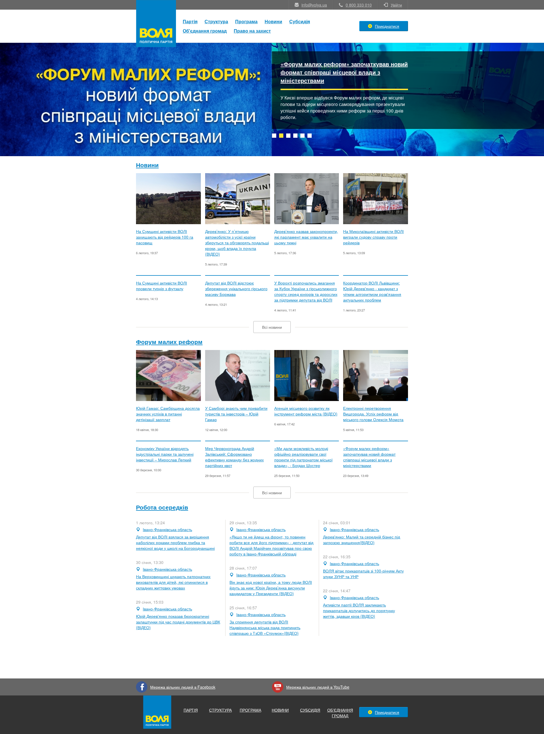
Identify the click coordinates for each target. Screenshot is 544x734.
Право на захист (252, 30)
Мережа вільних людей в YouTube (317, 687)
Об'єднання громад (205, 30)
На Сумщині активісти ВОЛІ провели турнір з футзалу (161, 285)
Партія (190, 21)
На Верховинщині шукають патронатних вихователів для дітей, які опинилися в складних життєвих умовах (173, 582)
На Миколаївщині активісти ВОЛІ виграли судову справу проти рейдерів (373, 236)
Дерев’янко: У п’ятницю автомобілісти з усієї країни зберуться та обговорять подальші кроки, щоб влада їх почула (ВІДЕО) (237, 242)
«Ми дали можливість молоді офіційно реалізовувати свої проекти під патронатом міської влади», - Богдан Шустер (303, 457)
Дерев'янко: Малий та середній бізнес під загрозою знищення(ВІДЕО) (361, 539)
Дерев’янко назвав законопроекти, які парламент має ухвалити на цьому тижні (306, 236)
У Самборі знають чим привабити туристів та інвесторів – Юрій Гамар (236, 413)
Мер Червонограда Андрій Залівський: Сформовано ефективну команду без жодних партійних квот (234, 457)
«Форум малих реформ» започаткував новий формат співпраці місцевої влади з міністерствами (344, 72)
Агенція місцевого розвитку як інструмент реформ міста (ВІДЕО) (305, 411)
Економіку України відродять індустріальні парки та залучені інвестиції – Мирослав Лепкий (165, 454)
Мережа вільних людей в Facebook (182, 687)
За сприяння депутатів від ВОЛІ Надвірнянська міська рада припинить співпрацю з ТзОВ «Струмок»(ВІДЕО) (265, 627)
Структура (216, 21)
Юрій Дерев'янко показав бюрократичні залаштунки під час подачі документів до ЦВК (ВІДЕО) (178, 621)
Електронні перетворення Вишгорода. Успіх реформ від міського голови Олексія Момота (373, 413)
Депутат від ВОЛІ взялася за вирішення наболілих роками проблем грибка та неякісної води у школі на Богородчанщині (175, 542)
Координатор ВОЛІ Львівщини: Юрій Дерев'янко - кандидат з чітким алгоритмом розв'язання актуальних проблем (372, 291)
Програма (246, 21)
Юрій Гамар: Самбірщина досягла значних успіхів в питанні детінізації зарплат (168, 413)
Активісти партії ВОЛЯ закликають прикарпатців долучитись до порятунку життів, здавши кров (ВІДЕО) (359, 610)
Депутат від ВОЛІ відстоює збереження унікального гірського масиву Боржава (236, 288)
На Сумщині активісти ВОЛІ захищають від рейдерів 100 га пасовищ (164, 236)
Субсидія (299, 21)
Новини (273, 21)
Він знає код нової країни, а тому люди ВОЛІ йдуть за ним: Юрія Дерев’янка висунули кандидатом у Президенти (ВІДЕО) (271, 587)
